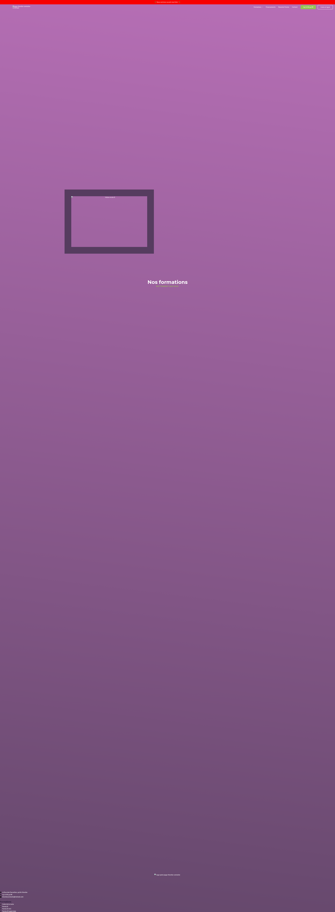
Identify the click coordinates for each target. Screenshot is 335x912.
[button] (262, 7)
